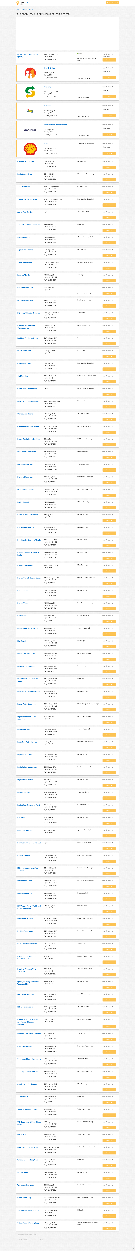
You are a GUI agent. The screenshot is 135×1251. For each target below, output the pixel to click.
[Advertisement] (67, 33)
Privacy (49, 1240)
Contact (44, 1240)
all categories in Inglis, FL (25, 9)
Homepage (106, 56)
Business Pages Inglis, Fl (30, 1234)
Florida (20, 1234)
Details (108, 60)
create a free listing (112, 2)
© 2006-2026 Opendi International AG (29, 1240)
